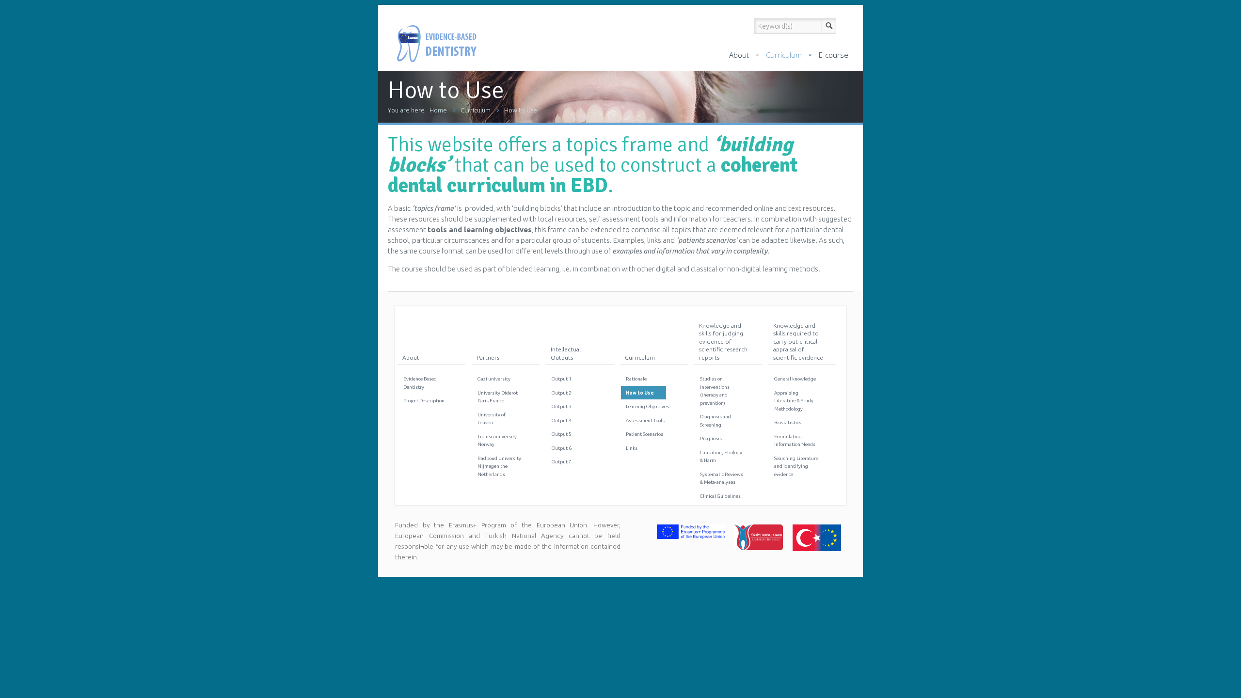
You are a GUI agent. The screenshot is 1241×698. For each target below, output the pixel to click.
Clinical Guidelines (720, 496)
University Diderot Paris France (497, 396)
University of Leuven (491, 418)
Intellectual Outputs (566, 353)
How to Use (520, 110)
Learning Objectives (647, 406)
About (739, 55)
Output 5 (562, 434)
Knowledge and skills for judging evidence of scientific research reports (723, 341)
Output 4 (562, 420)
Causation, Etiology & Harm (721, 456)
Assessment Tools (645, 420)
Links (631, 448)
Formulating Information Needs (794, 440)
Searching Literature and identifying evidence (796, 466)
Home (438, 110)
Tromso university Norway (497, 440)
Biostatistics (787, 422)
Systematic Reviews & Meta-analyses (721, 478)
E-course (833, 55)
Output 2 (562, 393)
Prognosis (711, 438)
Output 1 (562, 378)
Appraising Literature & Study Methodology (793, 401)
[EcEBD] (436, 35)
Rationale (636, 378)
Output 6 (562, 448)
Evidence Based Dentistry (420, 382)
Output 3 (562, 406)
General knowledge (795, 378)
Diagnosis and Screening (715, 420)
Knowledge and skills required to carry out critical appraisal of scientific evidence (798, 341)
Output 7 (562, 461)
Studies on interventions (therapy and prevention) (715, 390)
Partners (488, 357)
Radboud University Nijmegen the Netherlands (499, 466)
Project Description (424, 400)
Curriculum (784, 55)
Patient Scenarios (644, 434)
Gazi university (493, 378)
